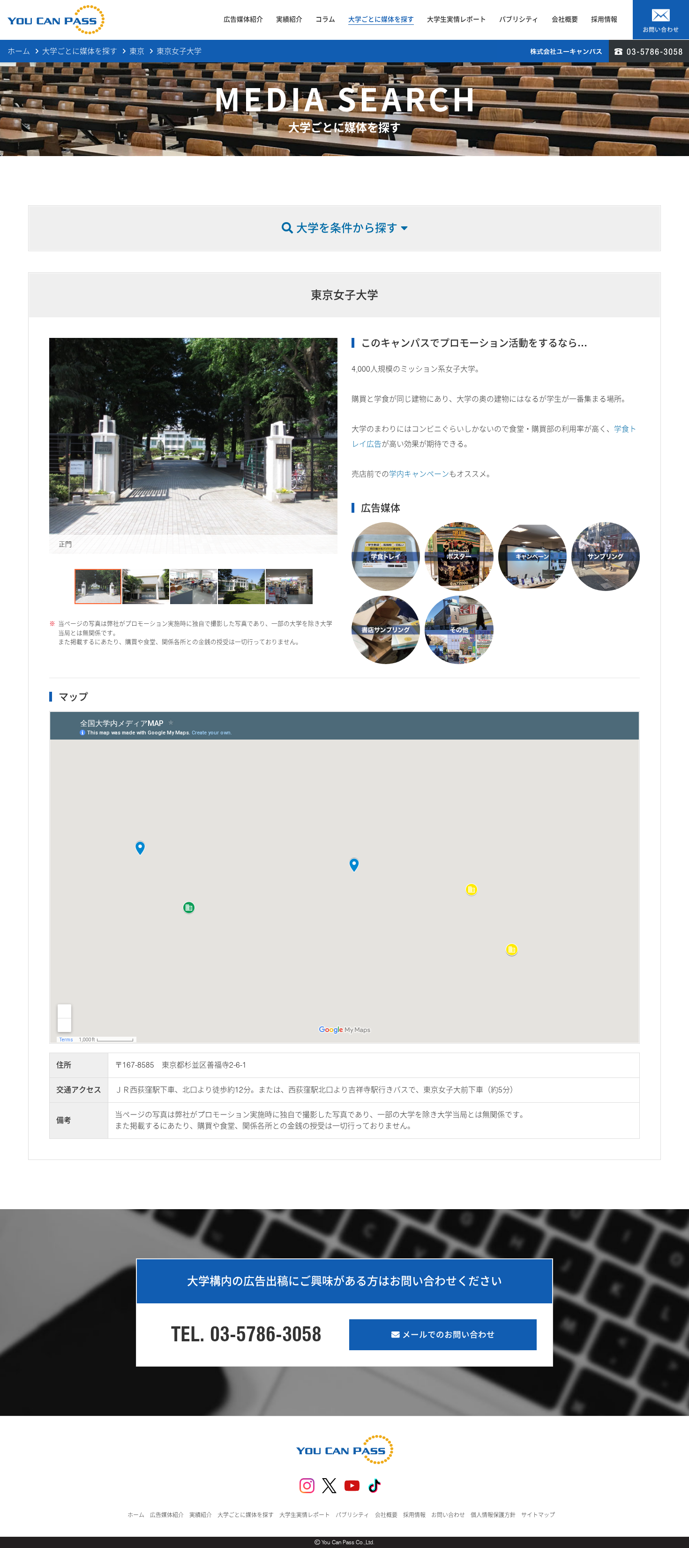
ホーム (18, 51)
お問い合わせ (448, 1515)
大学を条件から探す (347, 228)
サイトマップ (538, 1515)
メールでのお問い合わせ (447, 1334)
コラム (325, 19)
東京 (136, 51)
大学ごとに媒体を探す (381, 19)
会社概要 (565, 19)
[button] (57, 446)
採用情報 (604, 19)
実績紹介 (289, 19)
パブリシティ (519, 19)
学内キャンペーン (419, 474)
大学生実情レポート (456, 19)
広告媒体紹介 (243, 19)
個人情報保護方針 (493, 1515)
